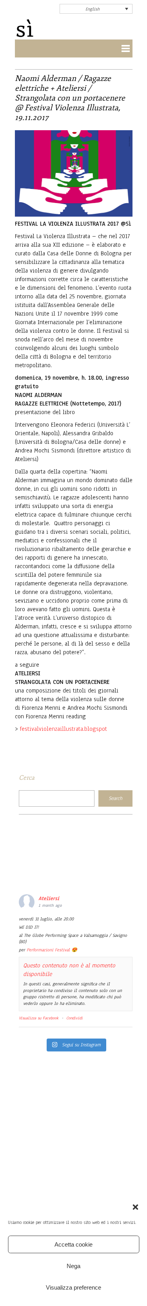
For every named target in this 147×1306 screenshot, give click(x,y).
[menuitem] (96, 9)
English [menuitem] (92, 9)
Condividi (74, 1018)
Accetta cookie (73, 1244)
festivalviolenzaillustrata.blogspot (63, 729)
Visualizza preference (73, 1287)
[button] (135, 1207)
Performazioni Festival (48, 950)
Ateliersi (48, 898)
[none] (96, 9)
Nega (73, 1266)
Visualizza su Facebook (38, 1018)
